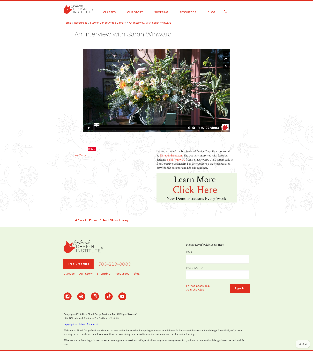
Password (194, 267)
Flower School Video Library (108, 22)
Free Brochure (78, 263)
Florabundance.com (171, 155)
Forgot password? (198, 285)
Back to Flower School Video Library (103, 220)
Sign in (240, 288)
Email (190, 252)
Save (93, 149)
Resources (80, 22)
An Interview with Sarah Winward (150, 22)
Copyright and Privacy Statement (81, 324)
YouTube (80, 155)
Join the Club (195, 289)
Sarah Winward (176, 160)
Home (67, 22)
